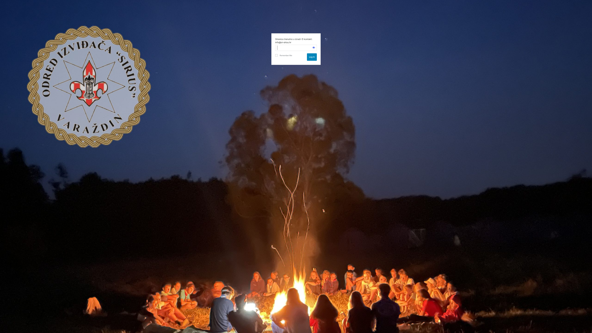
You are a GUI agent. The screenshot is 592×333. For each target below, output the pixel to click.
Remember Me (285, 55)
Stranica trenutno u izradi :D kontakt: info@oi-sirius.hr (293, 41)
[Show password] (314, 47)
